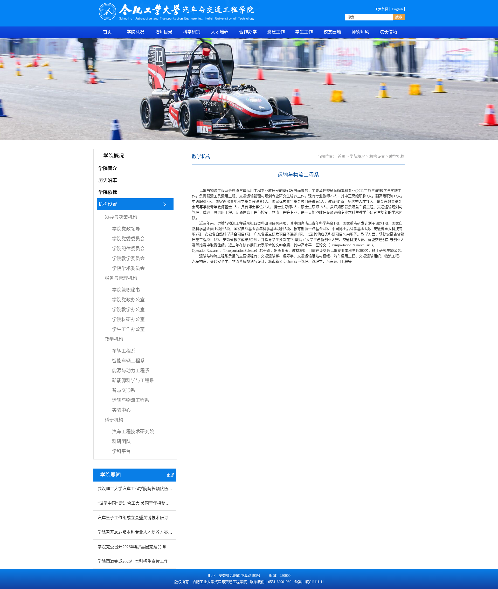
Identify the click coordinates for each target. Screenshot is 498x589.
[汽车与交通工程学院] (177, 13)
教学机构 (114, 339)
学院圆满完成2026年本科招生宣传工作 (133, 561)
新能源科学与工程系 (133, 380)
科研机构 (114, 420)
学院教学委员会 (128, 258)
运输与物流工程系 (130, 400)
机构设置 (107, 204)
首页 (341, 156)
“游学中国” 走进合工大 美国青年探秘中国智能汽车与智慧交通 (154, 503)
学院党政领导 (126, 229)
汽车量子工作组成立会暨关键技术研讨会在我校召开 (145, 518)
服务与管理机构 (121, 278)
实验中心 (121, 410)
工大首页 (381, 9)
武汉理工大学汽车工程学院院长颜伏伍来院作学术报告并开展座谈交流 (162, 488)
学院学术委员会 (128, 268)
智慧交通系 (123, 390)
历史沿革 (107, 180)
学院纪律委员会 (128, 248)
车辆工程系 (123, 351)
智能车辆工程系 (128, 360)
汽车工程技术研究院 (133, 431)
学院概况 (135, 32)
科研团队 (121, 441)
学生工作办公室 (128, 329)
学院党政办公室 (128, 299)
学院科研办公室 (128, 319)
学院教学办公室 (128, 309)
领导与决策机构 (121, 217)
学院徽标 (107, 192)
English (397, 9)
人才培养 (220, 32)
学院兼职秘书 (126, 290)
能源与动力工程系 (130, 370)
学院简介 (107, 168)
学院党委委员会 (128, 238)
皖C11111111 (314, 582)
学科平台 (121, 451)
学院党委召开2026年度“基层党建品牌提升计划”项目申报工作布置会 (160, 547)
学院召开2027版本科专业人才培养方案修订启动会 (143, 532)
